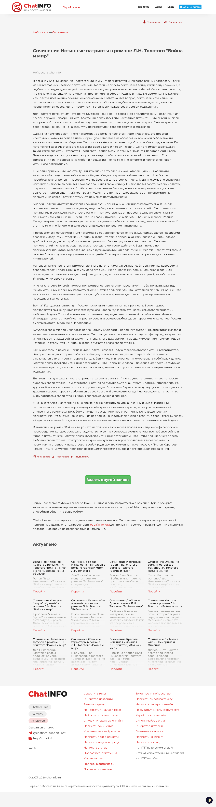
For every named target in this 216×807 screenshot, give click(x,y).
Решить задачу (94, 704)
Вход (170, 6)
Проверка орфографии (100, 763)
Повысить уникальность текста (157, 709)
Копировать (43, 456)
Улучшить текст (95, 758)
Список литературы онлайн (103, 720)
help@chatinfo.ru (45, 738)
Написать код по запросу (101, 742)
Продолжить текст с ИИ (100, 753)
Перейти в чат (72, 7)
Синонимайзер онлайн (152, 720)
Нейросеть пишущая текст (102, 709)
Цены (158, 6)
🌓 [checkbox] (209, 800)
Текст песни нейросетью (153, 693)
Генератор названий (98, 699)
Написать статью (95, 747)
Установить (153, 22)
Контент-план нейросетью (102, 731)
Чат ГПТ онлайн (147, 758)
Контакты (37, 713)
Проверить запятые (98, 769)
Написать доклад (147, 742)
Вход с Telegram (190, 6)
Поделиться (175, 22)
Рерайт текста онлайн (151, 715)
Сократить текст (95, 693)
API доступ (38, 720)
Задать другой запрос (108, 480)
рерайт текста (100, 524)
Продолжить (81, 456)
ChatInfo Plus (40, 707)
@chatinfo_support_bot (49, 733)
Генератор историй (149, 726)
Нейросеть (142, 6)
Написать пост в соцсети (101, 736)
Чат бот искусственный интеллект (160, 753)
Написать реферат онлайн (154, 704)
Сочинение (60, 32)
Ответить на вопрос (150, 731)
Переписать (62, 456)
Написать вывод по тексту (154, 699)
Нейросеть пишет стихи (101, 715)
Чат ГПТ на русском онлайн (155, 747)
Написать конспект (149, 736)
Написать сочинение (98, 726)
